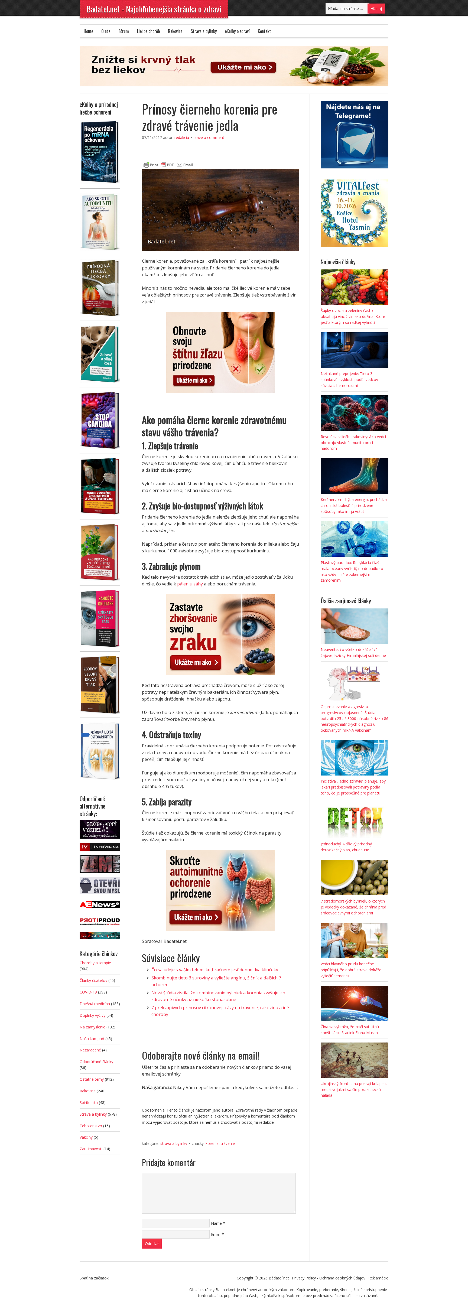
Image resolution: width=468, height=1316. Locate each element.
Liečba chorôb (148, 31)
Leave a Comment (209, 137)
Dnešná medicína (95, 1003)
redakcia (181, 137)
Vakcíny (86, 1137)
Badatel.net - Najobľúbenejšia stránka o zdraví (153, 9)
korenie (212, 1143)
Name (216, 1223)
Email (215, 1234)
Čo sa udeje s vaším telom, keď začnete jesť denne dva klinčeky (214, 970)
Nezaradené (90, 1050)
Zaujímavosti (91, 1148)
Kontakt (264, 31)
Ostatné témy (92, 1079)
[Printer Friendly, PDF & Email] (168, 164)
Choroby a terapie (95, 962)
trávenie (228, 1143)
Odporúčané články (96, 1061)
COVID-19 (88, 992)
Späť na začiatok (94, 1278)
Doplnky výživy (92, 1015)
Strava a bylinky (204, 31)
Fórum (124, 31)
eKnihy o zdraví (237, 31)
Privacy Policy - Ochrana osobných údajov (328, 1278)
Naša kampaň (92, 1038)
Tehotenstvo (91, 1125)
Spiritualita (89, 1102)
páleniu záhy (190, 584)
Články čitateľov (93, 980)
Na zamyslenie (92, 1027)
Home (88, 31)
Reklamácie (378, 1278)
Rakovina (175, 31)
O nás (105, 31)
